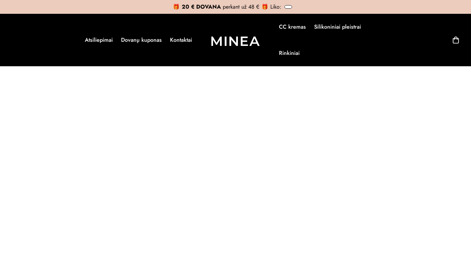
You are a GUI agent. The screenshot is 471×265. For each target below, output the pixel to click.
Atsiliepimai (99, 40)
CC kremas (292, 27)
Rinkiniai (289, 53)
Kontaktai (181, 40)
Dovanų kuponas (141, 40)
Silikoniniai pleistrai (337, 27)
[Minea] (235, 40)
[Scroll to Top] (457, 227)
